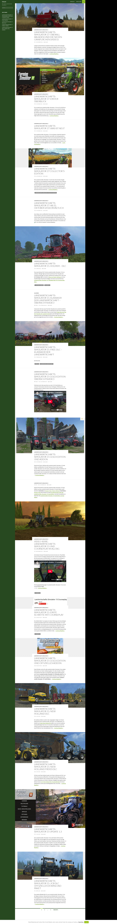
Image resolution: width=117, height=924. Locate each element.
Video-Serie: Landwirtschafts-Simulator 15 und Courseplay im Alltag (46, 545)
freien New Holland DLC (45, 723)
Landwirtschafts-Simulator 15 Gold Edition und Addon (50, 457)
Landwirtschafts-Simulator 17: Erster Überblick (46, 99)
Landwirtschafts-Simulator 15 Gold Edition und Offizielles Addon (50, 660)
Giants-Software (56, 490)
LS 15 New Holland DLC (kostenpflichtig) (50, 781)
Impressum (72, 1)
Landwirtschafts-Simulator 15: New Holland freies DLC (45, 766)
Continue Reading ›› (54, 53)
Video (36, 305)
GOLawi (46, 42)
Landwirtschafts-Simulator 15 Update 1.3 (48, 830)
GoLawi (4, 1)
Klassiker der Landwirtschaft (46, 363)
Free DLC (37, 363)
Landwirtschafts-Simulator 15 (41, 261)
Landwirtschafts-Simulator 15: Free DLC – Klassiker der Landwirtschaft (48, 351)
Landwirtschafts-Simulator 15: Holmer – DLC (50, 264)
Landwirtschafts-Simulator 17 (41, 29)
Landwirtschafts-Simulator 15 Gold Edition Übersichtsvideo (50, 376)
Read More (81, 922)
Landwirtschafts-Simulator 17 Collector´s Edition (49, 171)
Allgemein (36, 293)
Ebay (50, 490)
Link (36, 484)
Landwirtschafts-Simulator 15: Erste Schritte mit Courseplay (48, 612)
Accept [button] (86, 922)
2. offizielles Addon (39, 285)
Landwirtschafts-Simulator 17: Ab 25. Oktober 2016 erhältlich (49, 205)
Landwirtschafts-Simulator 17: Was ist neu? (49, 127)
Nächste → (56, 909)
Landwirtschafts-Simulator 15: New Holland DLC (45, 711)
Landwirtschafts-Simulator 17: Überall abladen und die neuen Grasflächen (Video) (48, 36)
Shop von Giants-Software (55, 277)
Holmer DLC (47, 285)
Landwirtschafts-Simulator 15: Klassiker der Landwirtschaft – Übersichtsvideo (48, 299)
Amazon (47, 490)
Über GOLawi (78, 1)
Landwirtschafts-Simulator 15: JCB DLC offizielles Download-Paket (48, 885)
